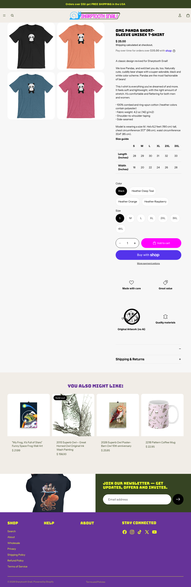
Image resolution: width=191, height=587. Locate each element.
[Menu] (4, 15)
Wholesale (13, 543)
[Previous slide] (145, 415)
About (11, 537)
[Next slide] (179, 415)
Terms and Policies (95, 581)
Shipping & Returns (130, 359)
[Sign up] (178, 499)
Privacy (11, 548)
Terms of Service (17, 566)
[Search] (12, 15)
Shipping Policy (16, 554)
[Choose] (177, 430)
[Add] (44, 430)
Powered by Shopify (43, 581)
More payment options (148, 263)
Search (11, 531)
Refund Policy (15, 560)
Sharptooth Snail (23, 581)
